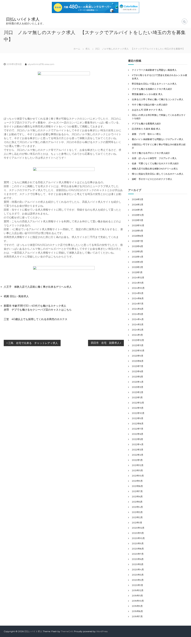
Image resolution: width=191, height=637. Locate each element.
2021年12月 (137, 465)
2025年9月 (137, 230)
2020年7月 (138, 553)
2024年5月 (137, 314)
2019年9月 (137, 606)
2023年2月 (137, 392)
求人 (87, 48)
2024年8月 (138, 298)
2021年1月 (137, 522)
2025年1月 (137, 272)
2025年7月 (137, 241)
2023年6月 (137, 371)
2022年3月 (137, 449)
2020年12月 (138, 527)
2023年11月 (137, 345)
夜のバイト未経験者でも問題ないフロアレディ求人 (157, 139)
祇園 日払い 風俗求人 (16, 296)
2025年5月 (137, 251)
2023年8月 (137, 361)
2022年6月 (137, 434)
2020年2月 (138, 580)
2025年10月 (138, 225)
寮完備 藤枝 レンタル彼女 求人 (147, 94)
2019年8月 (137, 611)
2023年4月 (137, 381)
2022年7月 (137, 428)
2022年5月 (137, 439)
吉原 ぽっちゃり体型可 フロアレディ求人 (154, 158)
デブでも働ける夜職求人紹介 (146, 123)
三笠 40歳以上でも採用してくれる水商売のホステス (35, 319)
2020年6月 (138, 559)
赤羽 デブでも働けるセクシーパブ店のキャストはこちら (38, 309)
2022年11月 (137, 407)
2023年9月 (137, 355)
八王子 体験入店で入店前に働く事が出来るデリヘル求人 (38, 286)
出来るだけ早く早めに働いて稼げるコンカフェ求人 (157, 99)
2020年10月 (138, 538)
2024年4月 (138, 319)
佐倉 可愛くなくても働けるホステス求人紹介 (155, 163)
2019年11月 (137, 595)
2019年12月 (137, 590)
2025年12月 (138, 215)
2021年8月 (137, 486)
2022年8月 (137, 423)
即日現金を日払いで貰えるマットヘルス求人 (154, 83)
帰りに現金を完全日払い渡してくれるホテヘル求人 (157, 173)
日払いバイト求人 (23, 19)
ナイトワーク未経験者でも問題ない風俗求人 (154, 70)
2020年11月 (138, 533)
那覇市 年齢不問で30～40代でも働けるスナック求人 (35, 305)
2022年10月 (138, 413)
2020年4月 (138, 569)
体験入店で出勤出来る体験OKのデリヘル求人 (155, 168)
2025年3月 (137, 261)
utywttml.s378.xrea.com (41, 64)
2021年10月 (138, 475)
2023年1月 (137, 397)
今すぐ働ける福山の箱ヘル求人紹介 (150, 104)
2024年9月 (137, 293)
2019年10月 (138, 600)
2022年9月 (137, 418)
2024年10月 (138, 288)
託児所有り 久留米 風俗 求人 (146, 128)
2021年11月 (137, 470)
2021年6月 (137, 496)
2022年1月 (137, 460)
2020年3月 (138, 574)
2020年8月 (138, 548)
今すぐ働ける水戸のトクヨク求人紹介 (151, 153)
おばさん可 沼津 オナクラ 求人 (147, 109)
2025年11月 (137, 220)
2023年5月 (137, 376)
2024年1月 (137, 334)
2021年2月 (137, 517)
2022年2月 (137, 454)
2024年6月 (137, 308)
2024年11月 (138, 282)
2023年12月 (138, 340)
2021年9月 (137, 480)
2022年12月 (138, 402)
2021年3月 (137, 512)
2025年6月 (137, 246)
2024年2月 (137, 329)
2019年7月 (137, 616)
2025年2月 (137, 267)
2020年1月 (137, 585)
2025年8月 (137, 235)
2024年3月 (137, 324)
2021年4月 (137, 507)
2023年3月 (137, 387)
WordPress (102, 631)
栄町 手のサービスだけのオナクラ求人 (152, 179)
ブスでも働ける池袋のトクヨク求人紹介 (152, 89)
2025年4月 (137, 256)
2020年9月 (138, 543)
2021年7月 (137, 491)
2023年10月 (138, 350)
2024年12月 (138, 277)
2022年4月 (137, 444)
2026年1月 (137, 209)
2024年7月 (137, 303)
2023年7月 (137, 366)
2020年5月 (137, 564)
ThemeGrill (67, 631)
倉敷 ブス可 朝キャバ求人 (146, 134)
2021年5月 (137, 501)
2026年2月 (137, 204)
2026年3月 (137, 199)
